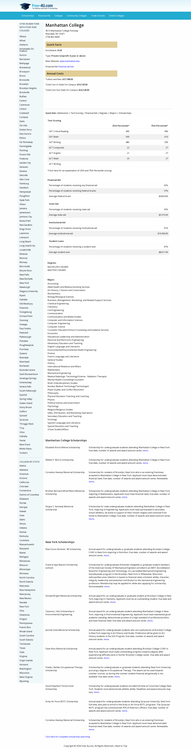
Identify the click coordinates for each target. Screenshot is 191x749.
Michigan (23, 556)
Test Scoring (77, 113)
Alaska (22, 465)
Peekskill (23, 332)
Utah (21, 652)
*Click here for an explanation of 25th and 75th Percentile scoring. (80, 170)
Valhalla (23, 436)
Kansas (23, 532)
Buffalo (23, 96)
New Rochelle (26, 278)
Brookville (24, 92)
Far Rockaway (26, 142)
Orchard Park (25, 316)
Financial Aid (44, 15)
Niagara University (28, 291)
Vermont (23, 664)
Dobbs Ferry (25, 129)
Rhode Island (25, 631)
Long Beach (25, 241)
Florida (22, 503)
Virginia (23, 656)
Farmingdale (25, 146)
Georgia (23, 507)
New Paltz (24, 274)
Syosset (23, 415)
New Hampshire (27, 590)
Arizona (23, 478)
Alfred (22, 40)
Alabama (23, 469)
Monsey (23, 262)
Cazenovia (24, 104)
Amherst (23, 44)
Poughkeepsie (26, 345)
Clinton (23, 108)
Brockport (24, 71)
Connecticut (25, 490)
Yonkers (23, 452)
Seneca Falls (25, 386)
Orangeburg (25, 312)
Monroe (23, 258)
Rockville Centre (27, 370)
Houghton (24, 196)
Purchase (24, 349)
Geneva (23, 171)
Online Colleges (116, 15)
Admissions (62, 113)
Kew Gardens (25, 225)
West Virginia (25, 677)
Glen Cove (24, 179)
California (24, 482)
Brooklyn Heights (28, 88)
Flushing (23, 150)
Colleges (58, 15)
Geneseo (23, 166)
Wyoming (24, 681)
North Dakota (26, 581)
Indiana (23, 527)
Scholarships (28, 15)
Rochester (24, 365)
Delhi (22, 121)
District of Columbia (29, 494)
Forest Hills (24, 154)
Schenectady (25, 382)
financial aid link (66, 66)
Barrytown (24, 59)
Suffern (23, 411)
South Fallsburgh (27, 390)
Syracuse (23, 419)
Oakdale (23, 299)
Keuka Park (25, 220)
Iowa (21, 515)
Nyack (22, 295)
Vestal (22, 440)
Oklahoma (24, 614)
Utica (21, 432)
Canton (23, 100)
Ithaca (22, 204)
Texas (22, 648)
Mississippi (24, 569)
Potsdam (23, 341)
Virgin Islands (26, 660)
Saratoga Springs (28, 378)
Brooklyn (23, 84)
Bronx (22, 75)
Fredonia (23, 158)
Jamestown (24, 212)
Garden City (25, 162)
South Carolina (26, 635)
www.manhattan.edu (70, 61)
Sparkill (23, 394)
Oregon (23, 619)
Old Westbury (26, 303)
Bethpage (24, 63)
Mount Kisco (25, 270)
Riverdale (23, 357)
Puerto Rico (25, 627)
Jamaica (23, 208)
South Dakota (26, 639)
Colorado (23, 486)
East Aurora (25, 133)
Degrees (103, 113)
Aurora (22, 55)
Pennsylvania (25, 623)
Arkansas (24, 474)
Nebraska (24, 585)
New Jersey (24, 594)
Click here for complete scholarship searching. (67, 736)
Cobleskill (24, 113)
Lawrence (24, 233)
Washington (25, 668)
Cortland (23, 117)
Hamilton (23, 187)
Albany (22, 36)
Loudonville (25, 249)
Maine (22, 552)
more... (146, 450)
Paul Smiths (25, 328)
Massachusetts (26, 544)
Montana (23, 573)
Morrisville (24, 266)
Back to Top (121, 745)
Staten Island (25, 403)
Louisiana (24, 540)
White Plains (25, 448)
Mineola (23, 254)
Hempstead (25, 191)
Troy (21, 428)
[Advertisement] (92, 99)
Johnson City (25, 216)
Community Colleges (77, 15)
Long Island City (27, 245)
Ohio (21, 610)
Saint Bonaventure (28, 374)
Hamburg (24, 183)
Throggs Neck (26, 423)
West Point (24, 444)
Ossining (23, 320)
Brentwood (24, 67)
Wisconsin (24, 672)
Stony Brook (25, 407)
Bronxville (24, 79)
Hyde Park (24, 200)
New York (24, 283)
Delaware (24, 498)
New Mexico (25, 598)
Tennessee (24, 643)
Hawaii (22, 511)
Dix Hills (23, 125)
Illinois (22, 523)
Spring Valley (25, 399)
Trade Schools (98, 15)
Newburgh (24, 287)
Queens (23, 353)
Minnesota (24, 561)
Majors (113, 113)
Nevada (23, 602)
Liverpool (24, 237)
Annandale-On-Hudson (26, 49)
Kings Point (25, 229)
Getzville (23, 175)
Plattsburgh (25, 336)
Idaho (22, 519)
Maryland (24, 548)
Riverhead (24, 361)
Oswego (23, 324)
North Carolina (26, 577)
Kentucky (23, 536)
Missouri (23, 565)
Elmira (22, 137)
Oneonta (23, 307)
